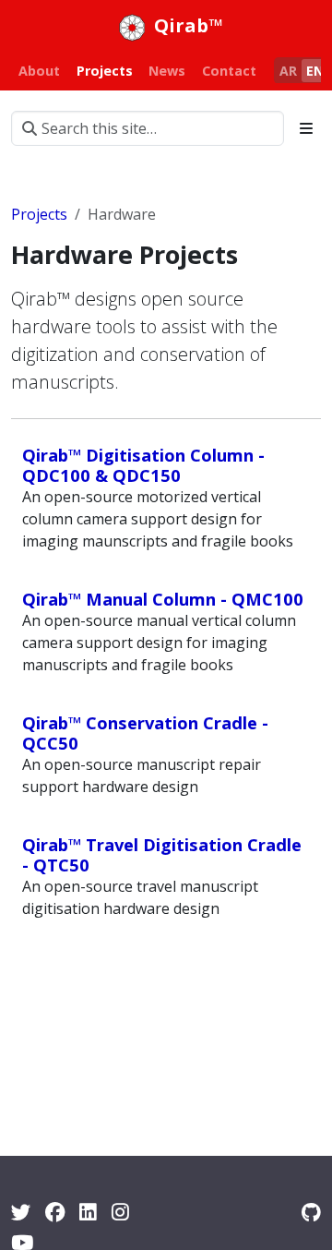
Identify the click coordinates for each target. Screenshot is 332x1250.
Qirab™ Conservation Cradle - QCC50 (145, 732)
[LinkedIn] (88, 1211)
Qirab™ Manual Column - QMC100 (162, 598)
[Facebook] (55, 1211)
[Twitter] (20, 1211)
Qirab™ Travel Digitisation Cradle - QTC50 (162, 854)
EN (315, 70)
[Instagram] (120, 1211)
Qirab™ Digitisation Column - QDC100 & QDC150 (143, 465)
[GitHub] (311, 1211)
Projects (39, 214)
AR (288, 70)
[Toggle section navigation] (306, 128)
